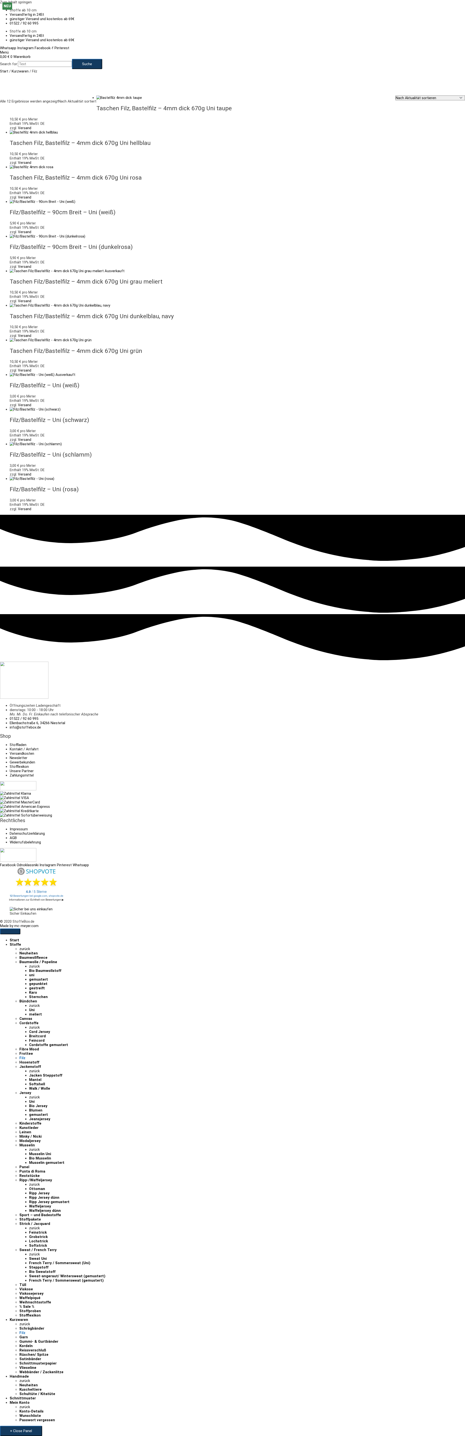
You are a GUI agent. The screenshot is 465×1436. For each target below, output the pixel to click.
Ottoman (37, 1189)
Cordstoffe (29, 1023)
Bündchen (28, 1001)
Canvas (25, 1018)
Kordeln (26, 1346)
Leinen (25, 1132)
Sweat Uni (38, 1258)
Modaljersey (30, 1141)
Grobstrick (38, 1237)
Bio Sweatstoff (42, 1271)
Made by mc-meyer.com (19, 926)
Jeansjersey (39, 1119)
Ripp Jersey (39, 1193)
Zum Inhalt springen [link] (16, 2)
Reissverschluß (32, 1350)
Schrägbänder (31, 1328)
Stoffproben (30, 1311)
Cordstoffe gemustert (48, 1045)
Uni (32, 1010)
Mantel (35, 1080)
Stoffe (15, 944)
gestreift (37, 988)
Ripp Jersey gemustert (49, 1202)
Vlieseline (27, 1367)
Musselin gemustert (46, 1162)
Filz (22, 1058)
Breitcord (37, 1036)
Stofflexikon (30, 1315)
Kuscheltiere (30, 1389)
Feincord (37, 1040)
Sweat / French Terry (38, 1250)
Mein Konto (20, 1402)
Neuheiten (28, 953)
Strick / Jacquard (34, 1224)
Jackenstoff (30, 1066)
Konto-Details (31, 1411)
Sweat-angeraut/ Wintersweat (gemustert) (67, 1276)
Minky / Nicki (30, 1136)
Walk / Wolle (39, 1088)
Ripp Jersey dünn (44, 1197)
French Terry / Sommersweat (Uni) (59, 1263)
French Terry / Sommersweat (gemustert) (66, 1280)
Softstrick (38, 1245)
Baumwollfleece (33, 957)
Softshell (37, 1084)
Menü (4, 52)
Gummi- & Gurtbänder (38, 1341)
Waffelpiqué (29, 1298)
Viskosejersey (31, 1293)
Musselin (27, 1145)
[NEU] (42, 201)
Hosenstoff (29, 1062)
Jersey (25, 1093)
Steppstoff (38, 1267)
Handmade (19, 1376)
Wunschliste (30, 1415)
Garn (23, 1337)
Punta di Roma (32, 1171)
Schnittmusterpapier (38, 1363)
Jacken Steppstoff (45, 1075)
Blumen (35, 1110)
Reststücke (29, 1176)
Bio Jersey (38, 1106)
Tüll (22, 1285)
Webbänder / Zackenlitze (41, 1372)
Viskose (26, 1289)
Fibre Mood (29, 1049)
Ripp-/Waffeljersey (35, 1180)
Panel (24, 1167)
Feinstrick (38, 1232)
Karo (33, 992)
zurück (24, 949)
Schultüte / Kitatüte (37, 1394)
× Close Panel (21, 1431)
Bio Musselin (40, 1158)
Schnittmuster (23, 1398)
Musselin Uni (40, 1154)
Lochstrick (38, 1241)
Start (4, 71)
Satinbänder (30, 1359)
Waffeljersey (40, 1206)
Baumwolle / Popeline (38, 962)
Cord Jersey (39, 1032)
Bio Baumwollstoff (45, 970)
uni (31, 975)
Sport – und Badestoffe (40, 1215)
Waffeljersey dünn (45, 1210)
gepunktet (38, 984)
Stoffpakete (30, 1219)
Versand (24, 128)
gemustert (38, 979)
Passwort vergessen (37, 1420)
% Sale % (26, 1306)
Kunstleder (29, 1128)
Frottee (26, 1053)
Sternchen (38, 997)
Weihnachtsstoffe (35, 1302)
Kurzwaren (20, 71)
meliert (35, 1014)
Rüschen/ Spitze (33, 1354)
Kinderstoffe (30, 1123)
